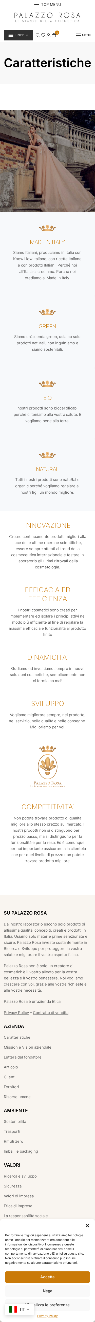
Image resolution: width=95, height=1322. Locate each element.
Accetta (47, 1276)
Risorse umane (17, 1096)
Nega (47, 1290)
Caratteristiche (17, 1037)
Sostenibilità (15, 1121)
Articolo (11, 1067)
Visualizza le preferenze (47, 1304)
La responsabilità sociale (26, 1215)
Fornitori (11, 1086)
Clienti (9, 1077)
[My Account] (48, 34)
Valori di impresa (19, 1196)
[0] (54, 35)
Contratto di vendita (50, 1012)
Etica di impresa (18, 1205)
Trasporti (12, 1131)
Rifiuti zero (13, 1141)
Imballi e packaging (21, 1151)
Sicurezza (13, 1186)
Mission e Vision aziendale (27, 1047)
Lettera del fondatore (23, 1057)
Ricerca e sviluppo (20, 1176)
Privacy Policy (47, 1316)
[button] (87, 1225)
